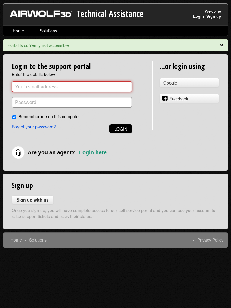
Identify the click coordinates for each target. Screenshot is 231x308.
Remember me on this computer (49, 116)
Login (120, 129)
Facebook (178, 99)
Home (18, 31)
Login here (93, 152)
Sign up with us (33, 200)
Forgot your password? (34, 127)
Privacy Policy (210, 240)
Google (170, 83)
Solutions (48, 31)
